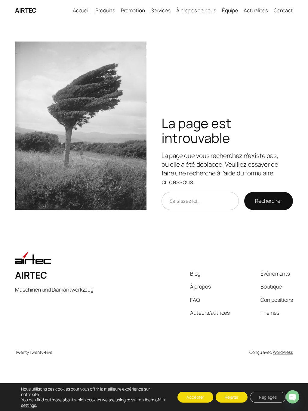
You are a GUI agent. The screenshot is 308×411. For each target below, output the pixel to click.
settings (28, 405)
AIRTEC (25, 10)
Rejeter (232, 397)
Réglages (268, 397)
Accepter (195, 397)
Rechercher (268, 200)
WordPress (283, 352)
